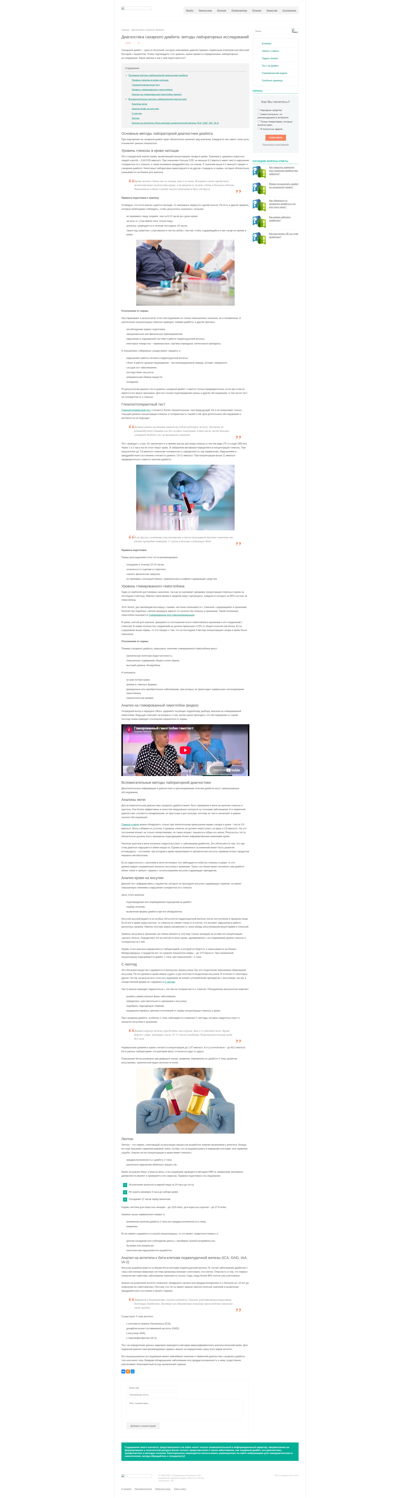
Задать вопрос (270, 58)
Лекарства (271, 10)
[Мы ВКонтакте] (289, 1480)
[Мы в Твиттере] (283, 1480)
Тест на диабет (270, 65)
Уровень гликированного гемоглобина (152, 89)
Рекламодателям (143, 1489)
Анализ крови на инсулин (145, 108)
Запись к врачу (270, 50)
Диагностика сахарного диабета (148, 29)
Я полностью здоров (271, 129)
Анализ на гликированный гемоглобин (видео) (157, 94)
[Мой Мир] (133, 1371)
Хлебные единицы (272, 80)
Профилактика (239, 10)
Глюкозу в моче (130, 824)
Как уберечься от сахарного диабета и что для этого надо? (282, 203)
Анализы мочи (139, 104)
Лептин (135, 118)
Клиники (266, 43)
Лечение (221, 10)
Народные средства (271, 110)
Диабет (190, 10)
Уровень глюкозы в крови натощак (150, 80)
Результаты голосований (275, 144)
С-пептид (137, 113)
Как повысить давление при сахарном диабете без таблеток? (283, 170)
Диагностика (205, 10)
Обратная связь (163, 1489)
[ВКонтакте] (123, 1371)
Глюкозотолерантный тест (146, 84)
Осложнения (289, 10)
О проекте (126, 1489)
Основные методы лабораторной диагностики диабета (158, 75)
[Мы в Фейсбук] (276, 1480)
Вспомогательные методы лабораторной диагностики (157, 99)
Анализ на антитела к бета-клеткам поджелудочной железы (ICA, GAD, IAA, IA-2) (175, 123)
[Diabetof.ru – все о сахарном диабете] (136, 9)
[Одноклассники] (128, 1371)
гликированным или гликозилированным (171, 615)
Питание (256, 10)
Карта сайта (180, 1489)
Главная (125, 29)
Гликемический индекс (274, 73)
